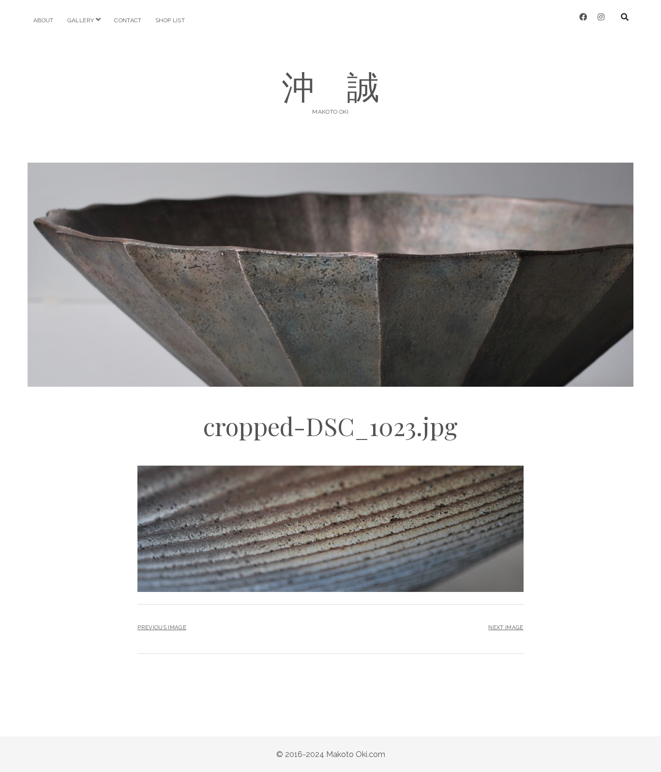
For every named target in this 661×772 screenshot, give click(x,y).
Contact (128, 20)
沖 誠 (330, 85)
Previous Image (161, 627)
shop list (170, 20)
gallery (80, 20)
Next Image (505, 627)
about (43, 20)
